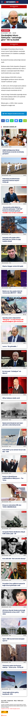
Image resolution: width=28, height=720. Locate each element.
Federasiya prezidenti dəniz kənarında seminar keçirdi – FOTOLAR (11, 180)
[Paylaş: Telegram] (20, 120)
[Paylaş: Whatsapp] (12, 120)
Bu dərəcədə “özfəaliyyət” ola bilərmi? (11, 372)
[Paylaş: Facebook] (3, 120)
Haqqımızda (10, 700)
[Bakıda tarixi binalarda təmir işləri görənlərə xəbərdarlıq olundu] (14, 411)
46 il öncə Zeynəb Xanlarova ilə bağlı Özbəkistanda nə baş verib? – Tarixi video (13, 612)
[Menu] (2, 2)
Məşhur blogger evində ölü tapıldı (12, 266)
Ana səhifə (3, 700)
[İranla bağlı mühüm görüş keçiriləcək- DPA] (14, 680)
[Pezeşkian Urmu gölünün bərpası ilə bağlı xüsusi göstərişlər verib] (14, 571)
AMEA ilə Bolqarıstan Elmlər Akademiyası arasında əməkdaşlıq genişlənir (13, 152)
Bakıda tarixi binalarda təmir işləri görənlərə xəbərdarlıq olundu (12, 424)
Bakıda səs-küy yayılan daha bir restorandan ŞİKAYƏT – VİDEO (12, 292)
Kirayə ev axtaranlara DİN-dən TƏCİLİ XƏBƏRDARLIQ (11, 506)
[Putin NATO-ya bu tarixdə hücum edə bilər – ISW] (14, 438)
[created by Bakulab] (4, 715)
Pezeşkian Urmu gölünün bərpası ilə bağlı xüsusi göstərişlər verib (13, 584)
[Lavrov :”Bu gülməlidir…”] (14, 334)
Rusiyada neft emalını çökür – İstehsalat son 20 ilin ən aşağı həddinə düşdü (11, 239)
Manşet (24, 187)
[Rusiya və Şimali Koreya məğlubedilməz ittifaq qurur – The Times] (14, 464)
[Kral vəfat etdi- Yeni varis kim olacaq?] (14, 547)
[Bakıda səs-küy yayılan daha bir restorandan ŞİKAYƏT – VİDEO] (14, 279)
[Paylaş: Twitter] (7, 120)
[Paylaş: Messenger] (16, 120)
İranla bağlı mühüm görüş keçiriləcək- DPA (10, 693)
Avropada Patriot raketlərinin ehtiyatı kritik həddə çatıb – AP (13, 532)
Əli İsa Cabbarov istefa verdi (11, 398)
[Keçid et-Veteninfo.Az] (11, 2)
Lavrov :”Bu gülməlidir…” (10, 346)
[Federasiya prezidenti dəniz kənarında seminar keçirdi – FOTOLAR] (14, 167)
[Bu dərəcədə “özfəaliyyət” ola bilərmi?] (14, 359)
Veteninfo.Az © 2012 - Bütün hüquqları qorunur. (10, 708)
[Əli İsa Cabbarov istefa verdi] (14, 386)
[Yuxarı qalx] (23, 715)
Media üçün (20, 700)
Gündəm (6, 30)
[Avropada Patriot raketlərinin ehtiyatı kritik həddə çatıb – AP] (14, 520)
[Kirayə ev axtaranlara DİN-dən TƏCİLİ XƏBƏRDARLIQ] (14, 493)
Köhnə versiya (4, 702)
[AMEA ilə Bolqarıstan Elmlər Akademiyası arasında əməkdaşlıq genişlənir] (14, 138)
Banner (24, 246)
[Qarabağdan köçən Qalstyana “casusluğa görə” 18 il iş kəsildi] (14, 18)
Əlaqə (15, 700)
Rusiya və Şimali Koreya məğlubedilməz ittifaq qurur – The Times (12, 478)
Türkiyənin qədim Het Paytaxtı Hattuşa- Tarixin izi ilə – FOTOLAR (12, 666)
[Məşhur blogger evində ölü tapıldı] (14, 254)
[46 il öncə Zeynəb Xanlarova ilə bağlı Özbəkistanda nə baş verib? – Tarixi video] (14, 598)
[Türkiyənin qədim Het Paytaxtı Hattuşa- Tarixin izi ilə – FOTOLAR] (14, 654)
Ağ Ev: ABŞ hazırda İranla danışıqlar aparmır (13, 639)
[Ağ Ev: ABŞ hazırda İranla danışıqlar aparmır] (14, 627)
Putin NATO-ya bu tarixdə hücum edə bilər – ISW (14, 450)
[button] (25, 120)
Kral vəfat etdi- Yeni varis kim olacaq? (14, 558)
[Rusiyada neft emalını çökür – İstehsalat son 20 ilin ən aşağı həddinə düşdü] (14, 225)
